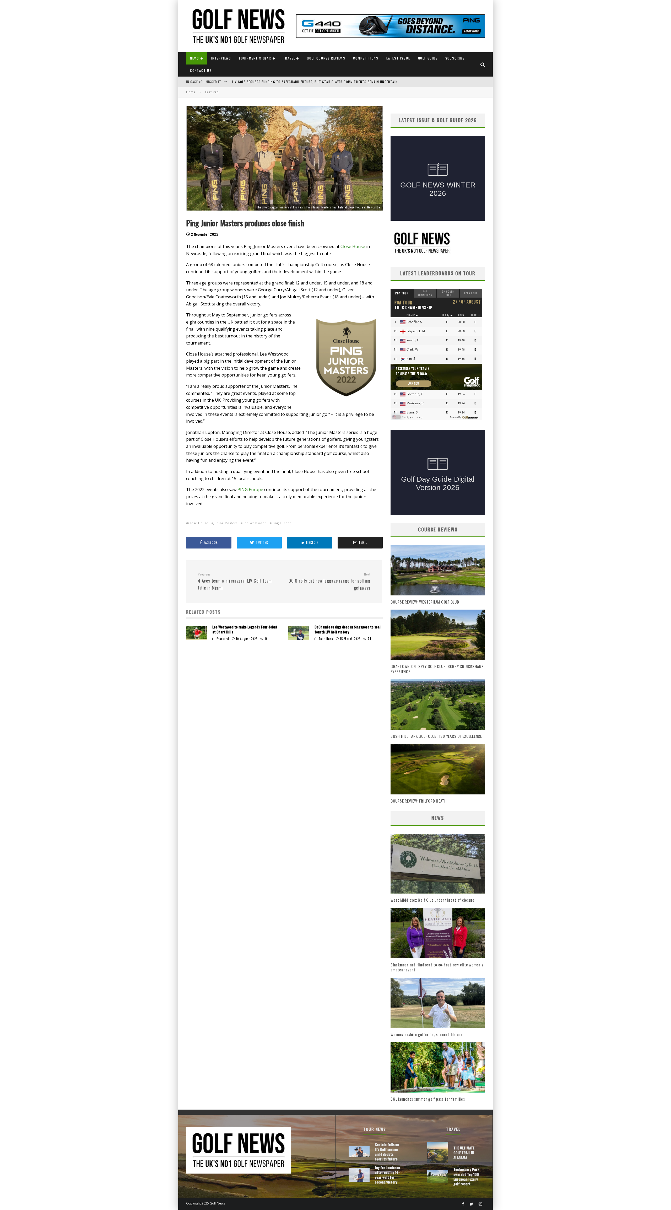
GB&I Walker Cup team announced (260, 81)
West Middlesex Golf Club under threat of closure (432, 900)
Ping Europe (282, 523)
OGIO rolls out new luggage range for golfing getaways (329, 581)
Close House (352, 246)
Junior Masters (225, 523)
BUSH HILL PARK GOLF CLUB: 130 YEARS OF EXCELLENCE (436, 736)
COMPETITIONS (365, 58)
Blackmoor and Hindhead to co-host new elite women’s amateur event (437, 967)
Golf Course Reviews (326, 58)
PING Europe (250, 489)
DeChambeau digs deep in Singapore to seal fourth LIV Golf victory (348, 629)
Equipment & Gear (255, 58)
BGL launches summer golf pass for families (428, 1099)
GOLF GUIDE (427, 58)
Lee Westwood (255, 523)
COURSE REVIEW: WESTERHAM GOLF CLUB (425, 602)
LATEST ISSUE (398, 58)
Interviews (221, 58)
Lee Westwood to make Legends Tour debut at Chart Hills (244, 629)
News (194, 58)
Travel (289, 58)
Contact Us (201, 70)
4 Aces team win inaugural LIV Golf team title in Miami (235, 581)
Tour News (326, 639)
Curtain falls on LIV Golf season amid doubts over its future (387, 1151)
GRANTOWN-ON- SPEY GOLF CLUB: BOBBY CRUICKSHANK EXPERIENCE (437, 668)
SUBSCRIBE (454, 58)
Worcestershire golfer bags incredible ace (427, 1034)
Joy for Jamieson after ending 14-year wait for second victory (387, 1175)
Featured (223, 639)
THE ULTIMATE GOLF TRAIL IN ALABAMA (463, 1152)
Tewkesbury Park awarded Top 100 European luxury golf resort (466, 1176)
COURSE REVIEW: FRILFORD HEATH (419, 801)
